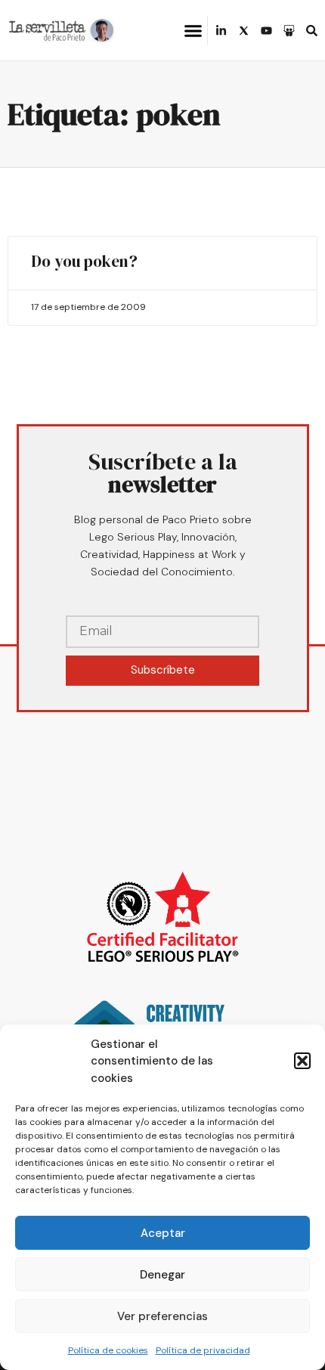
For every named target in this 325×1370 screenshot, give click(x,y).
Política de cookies (108, 1350)
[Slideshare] (289, 30)
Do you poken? (84, 261)
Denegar (162, 1274)
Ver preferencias (162, 1316)
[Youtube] (266, 30)
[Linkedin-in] (221, 30)
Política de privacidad (203, 1350)
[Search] (311, 30)
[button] (302, 1060)
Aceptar (163, 1233)
